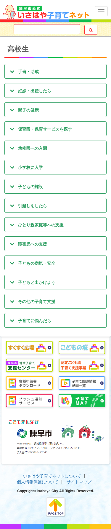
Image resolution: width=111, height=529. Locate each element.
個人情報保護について (37, 481)
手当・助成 (28, 71)
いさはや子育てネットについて (52, 476)
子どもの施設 (30, 186)
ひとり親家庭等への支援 (41, 225)
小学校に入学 (30, 167)
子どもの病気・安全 (36, 263)
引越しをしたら (32, 205)
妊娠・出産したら (34, 90)
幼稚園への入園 (32, 148)
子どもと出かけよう (36, 282)
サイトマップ (79, 481)
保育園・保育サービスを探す (45, 129)
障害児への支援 (32, 244)
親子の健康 (28, 110)
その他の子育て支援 (36, 301)
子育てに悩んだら (34, 320)
